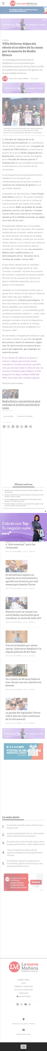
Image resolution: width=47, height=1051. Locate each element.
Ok (23, 1046)
